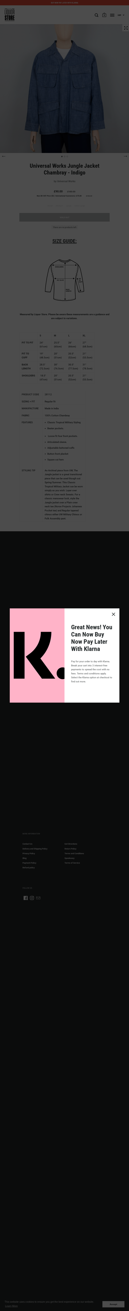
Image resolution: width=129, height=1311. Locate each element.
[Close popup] (113, 614)
